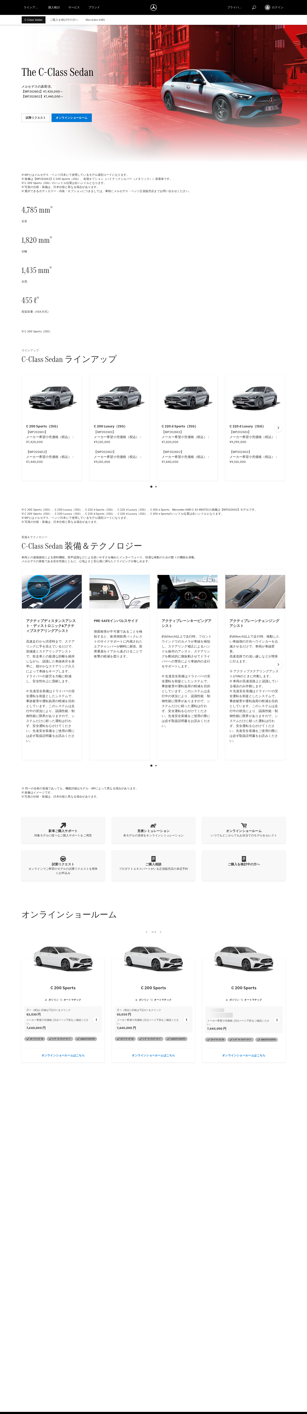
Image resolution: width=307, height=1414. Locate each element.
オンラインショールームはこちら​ (63, 1054)
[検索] (254, 7)
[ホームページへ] (153, 7)
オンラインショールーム (71, 118)
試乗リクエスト (36, 118)
